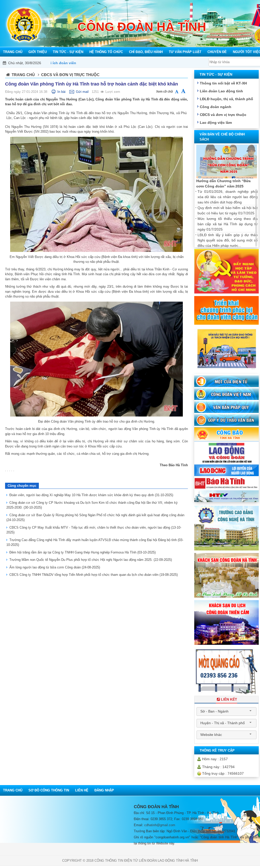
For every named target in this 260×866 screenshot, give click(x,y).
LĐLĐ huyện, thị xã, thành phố (226, 99)
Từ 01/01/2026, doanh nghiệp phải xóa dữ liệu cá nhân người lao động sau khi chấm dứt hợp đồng (228, 196)
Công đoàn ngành (215, 107)
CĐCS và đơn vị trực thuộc (223, 115)
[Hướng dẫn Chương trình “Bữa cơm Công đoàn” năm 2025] (226, 161)
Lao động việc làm (216, 122)
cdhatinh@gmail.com (159, 825)
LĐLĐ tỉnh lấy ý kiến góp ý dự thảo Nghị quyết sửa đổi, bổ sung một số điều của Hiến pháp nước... (228, 240)
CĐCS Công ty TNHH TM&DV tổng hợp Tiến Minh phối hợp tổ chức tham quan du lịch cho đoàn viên (93, 575)
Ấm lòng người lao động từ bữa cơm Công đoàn (54, 567)
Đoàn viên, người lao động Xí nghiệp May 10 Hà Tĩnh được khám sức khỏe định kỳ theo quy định (91, 495)
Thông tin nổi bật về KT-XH (223, 83)
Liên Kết (229, 699)
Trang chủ (23, 75)
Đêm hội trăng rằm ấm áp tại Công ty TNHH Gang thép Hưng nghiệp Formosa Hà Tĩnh (82, 552)
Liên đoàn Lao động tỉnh (221, 91)
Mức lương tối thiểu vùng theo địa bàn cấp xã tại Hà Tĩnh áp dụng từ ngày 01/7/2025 (228, 224)
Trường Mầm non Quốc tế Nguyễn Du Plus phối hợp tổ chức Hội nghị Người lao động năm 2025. (90, 560)
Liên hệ (81, 790)
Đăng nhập (104, 790)
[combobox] (226, 711)
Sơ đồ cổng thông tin (48, 790)
